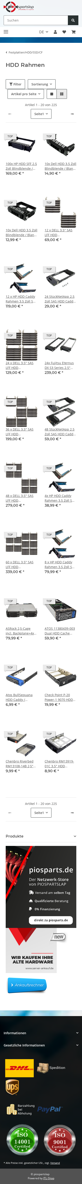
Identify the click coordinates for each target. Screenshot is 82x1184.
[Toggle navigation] (6, 30)
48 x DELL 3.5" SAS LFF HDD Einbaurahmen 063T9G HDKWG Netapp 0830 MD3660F (19, 498)
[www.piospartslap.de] (19, 7)
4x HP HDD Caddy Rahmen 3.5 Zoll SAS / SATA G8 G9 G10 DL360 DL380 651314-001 (60, 498)
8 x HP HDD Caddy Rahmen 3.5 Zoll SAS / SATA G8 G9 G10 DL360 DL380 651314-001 (60, 564)
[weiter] (72, 114)
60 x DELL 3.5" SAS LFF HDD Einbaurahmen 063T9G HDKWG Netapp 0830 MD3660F (19, 564)
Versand (55, 1163)
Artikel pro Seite (23, 94)
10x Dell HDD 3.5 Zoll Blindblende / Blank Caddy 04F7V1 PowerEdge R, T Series (60, 166)
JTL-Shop (48, 1178)
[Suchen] (73, 20)
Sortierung (39, 84)
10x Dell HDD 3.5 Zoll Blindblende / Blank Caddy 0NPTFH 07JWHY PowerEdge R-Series (21, 232)
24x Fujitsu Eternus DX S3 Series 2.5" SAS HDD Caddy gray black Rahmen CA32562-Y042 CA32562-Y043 (60, 365)
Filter (17, 84)
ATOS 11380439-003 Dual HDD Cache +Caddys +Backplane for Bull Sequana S (60, 631)
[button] (55, 31)
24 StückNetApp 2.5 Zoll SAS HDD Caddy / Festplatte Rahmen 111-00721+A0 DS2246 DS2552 (60, 299)
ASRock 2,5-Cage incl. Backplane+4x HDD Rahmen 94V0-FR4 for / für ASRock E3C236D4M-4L (21, 631)
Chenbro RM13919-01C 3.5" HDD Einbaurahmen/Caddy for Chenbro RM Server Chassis (60, 763)
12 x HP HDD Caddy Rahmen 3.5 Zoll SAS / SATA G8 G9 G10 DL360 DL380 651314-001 (21, 299)
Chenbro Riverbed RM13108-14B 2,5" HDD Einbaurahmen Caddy (21, 763)
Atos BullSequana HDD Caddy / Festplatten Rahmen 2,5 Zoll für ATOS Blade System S (21, 697)
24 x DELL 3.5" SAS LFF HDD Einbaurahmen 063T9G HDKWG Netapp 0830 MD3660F (19, 365)
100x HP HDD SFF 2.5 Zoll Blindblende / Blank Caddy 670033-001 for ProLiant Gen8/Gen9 (21, 166)
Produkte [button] (14, 836)
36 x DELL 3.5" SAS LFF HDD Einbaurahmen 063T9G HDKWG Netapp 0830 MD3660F (19, 431)
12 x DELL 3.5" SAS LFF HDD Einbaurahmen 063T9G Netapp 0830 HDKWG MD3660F (58, 232)
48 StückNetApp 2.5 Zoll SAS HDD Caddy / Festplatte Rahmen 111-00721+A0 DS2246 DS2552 (60, 431)
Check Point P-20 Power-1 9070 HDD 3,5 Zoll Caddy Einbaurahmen (59, 697)
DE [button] (41, 31)
